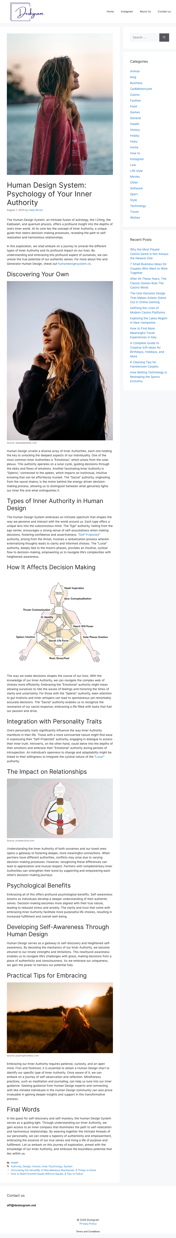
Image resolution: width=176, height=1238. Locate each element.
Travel (134, 211)
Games (135, 112)
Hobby (134, 135)
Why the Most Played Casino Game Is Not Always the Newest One (149, 254)
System (68, 1166)
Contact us (164, 11)
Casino (135, 94)
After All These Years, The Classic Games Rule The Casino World (148, 283)
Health (14, 1162)
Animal (135, 71)
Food (133, 106)
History (135, 130)
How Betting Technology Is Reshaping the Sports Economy (148, 377)
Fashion (135, 100)
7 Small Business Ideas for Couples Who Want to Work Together (149, 268)
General (135, 118)
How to (135, 153)
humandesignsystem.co (74, 263)
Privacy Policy (88, 1223)
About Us (145, 11)
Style (133, 200)
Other (134, 182)
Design (27, 1166)
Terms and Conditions (88, 1231)
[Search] (164, 37)
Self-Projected (89, 534)
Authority (16, 1166)
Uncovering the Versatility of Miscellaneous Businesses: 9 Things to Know (53, 1170)
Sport (134, 194)
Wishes (135, 217)
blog (133, 77)
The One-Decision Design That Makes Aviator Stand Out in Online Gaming (148, 298)
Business (136, 83)
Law (133, 165)
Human (36, 1166)
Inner (44, 1166)
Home (110, 11)
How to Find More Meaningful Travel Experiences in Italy (143, 333)
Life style (136, 170)
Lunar (99, 756)
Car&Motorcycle (141, 89)
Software (136, 188)
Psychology (55, 1166)
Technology (138, 206)
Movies (135, 176)
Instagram (127, 11)
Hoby (134, 141)
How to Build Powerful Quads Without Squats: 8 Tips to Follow (47, 1173)
